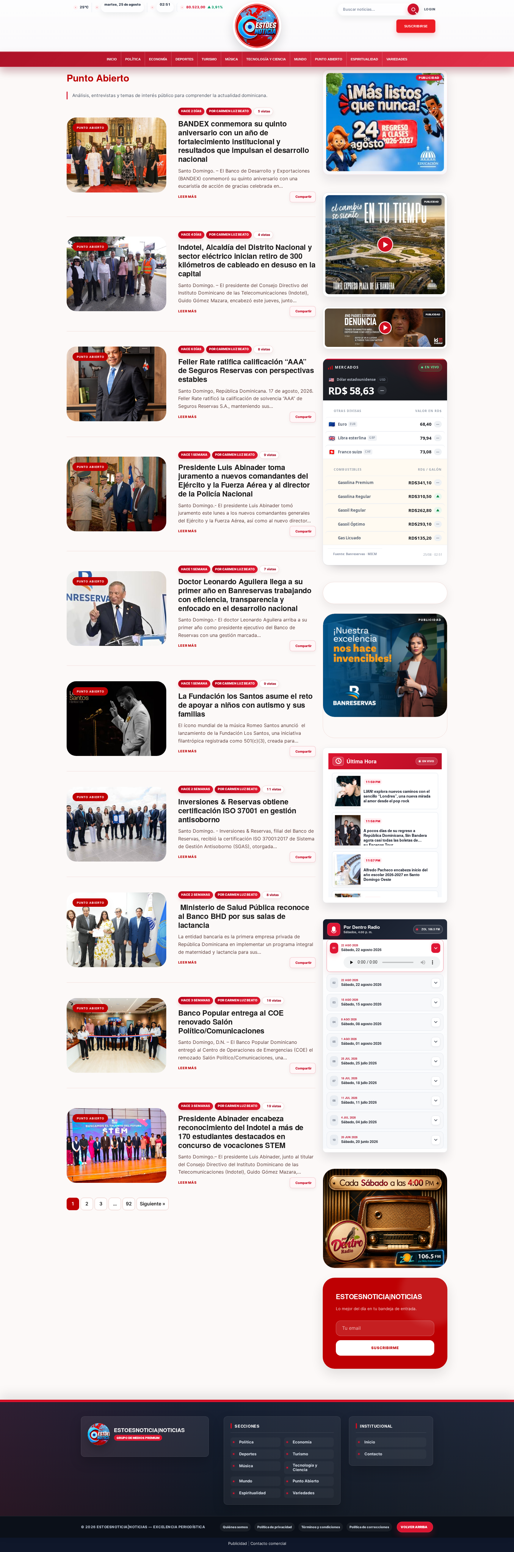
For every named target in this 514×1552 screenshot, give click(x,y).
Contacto (373, 1453)
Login (429, 9)
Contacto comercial (268, 1543)
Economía (158, 59)
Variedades (396, 59)
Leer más (187, 197)
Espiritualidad (364, 59)
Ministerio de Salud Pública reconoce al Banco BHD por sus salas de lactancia (243, 916)
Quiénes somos (235, 1527)
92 (129, 1204)
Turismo (209, 59)
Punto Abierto (328, 59)
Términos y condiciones (320, 1527)
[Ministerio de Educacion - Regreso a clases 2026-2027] (385, 122)
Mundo (300, 59)
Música (231, 59)
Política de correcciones (369, 1527)
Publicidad (237, 1543)
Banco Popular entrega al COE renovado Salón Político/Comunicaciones (231, 1021)
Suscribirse (416, 26)
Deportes (184, 59)
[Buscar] (413, 9)
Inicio (112, 59)
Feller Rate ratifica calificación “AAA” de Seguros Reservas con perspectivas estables (246, 370)
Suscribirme (385, 1348)
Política (133, 59)
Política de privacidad (274, 1527)
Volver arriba (414, 1527)
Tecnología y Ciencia (266, 59)
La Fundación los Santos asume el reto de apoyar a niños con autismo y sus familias (245, 704)
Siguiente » (152, 1204)
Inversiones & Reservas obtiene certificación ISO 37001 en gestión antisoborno (237, 810)
